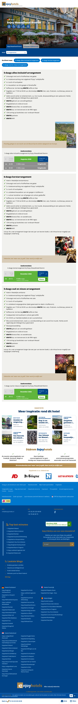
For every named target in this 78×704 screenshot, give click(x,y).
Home (65, 701)
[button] (43, 159)
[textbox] (16, 52)
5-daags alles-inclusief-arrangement (27, 60)
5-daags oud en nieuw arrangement (15, 65)
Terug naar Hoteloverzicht (31, 46)
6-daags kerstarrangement (50, 60)
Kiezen (41, 279)
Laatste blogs (15, 561)
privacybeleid (14, 696)
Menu (74, 701)
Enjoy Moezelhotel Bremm (14, 46)
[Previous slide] (3, 32)
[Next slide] (75, 32)
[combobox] (16, 52)
